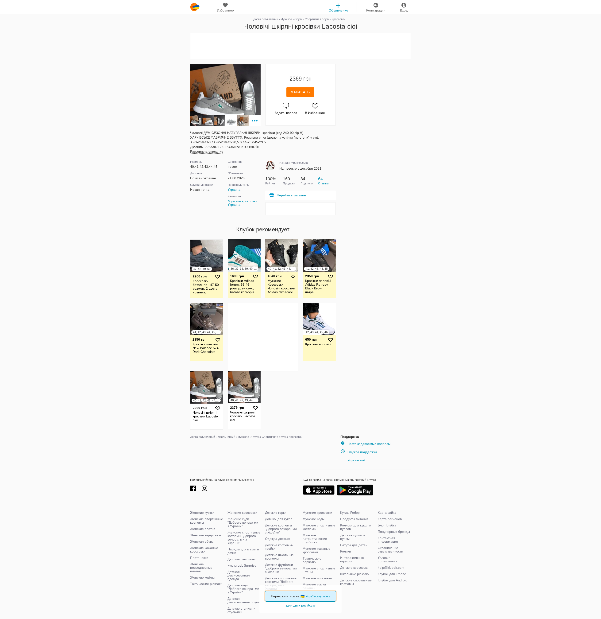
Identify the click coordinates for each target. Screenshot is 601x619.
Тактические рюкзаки (206, 584)
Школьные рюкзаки (355, 574)
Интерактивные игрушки (352, 559)
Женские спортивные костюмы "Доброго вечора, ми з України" (243, 537)
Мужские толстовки (317, 578)
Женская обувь (201, 541)
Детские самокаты (241, 559)
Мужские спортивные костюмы (319, 527)
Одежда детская (277, 539)
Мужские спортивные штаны (319, 570)
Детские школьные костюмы (279, 556)
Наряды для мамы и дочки (243, 551)
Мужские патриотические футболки (315, 538)
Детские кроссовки (354, 567)
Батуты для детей (353, 545)
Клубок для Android (392, 580)
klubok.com (195, 7)
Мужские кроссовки (317, 512)
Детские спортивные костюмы (356, 582)
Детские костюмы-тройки (279, 546)
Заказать (300, 92)
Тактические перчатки (312, 560)
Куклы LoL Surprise (241, 565)
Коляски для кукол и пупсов (355, 527)
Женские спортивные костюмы (206, 520)
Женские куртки (202, 512)
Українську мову (317, 596)
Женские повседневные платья (201, 567)
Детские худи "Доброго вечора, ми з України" (243, 588)
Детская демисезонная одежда (238, 575)
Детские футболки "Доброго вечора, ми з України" (281, 568)
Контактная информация (388, 539)
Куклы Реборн (351, 512)
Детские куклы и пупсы (352, 537)
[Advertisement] (300, 46)
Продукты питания (354, 519)
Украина (234, 189)
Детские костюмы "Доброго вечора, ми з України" (281, 528)
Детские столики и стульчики (241, 610)
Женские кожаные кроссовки (204, 549)
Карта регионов (390, 519)
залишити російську (300, 605)
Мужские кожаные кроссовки (316, 550)
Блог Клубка (387, 525)
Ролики (345, 551)
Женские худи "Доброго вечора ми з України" (242, 522)
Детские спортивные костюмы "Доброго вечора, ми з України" (281, 583)
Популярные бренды (394, 531)
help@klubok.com (391, 567)
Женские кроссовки (242, 512)
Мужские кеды (313, 519)
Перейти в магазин (291, 195)
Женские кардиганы (205, 535)
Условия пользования (387, 559)
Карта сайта (387, 512)
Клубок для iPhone (392, 574)
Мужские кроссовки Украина (242, 202)
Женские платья (202, 529)
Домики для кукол (278, 519)
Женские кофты (202, 577)
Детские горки (275, 512)
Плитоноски (199, 558)
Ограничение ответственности (390, 549)
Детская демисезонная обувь (243, 600)
